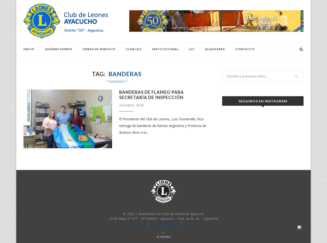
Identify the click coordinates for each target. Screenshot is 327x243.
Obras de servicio (99, 49)
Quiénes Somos (58, 49)
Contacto (245, 49)
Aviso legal (139, 223)
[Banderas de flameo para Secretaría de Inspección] (67, 119)
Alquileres (215, 49)
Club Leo (133, 49)
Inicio (28, 49)
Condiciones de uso (164, 223)
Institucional (165, 49)
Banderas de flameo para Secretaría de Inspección (151, 95)
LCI (191, 49)
